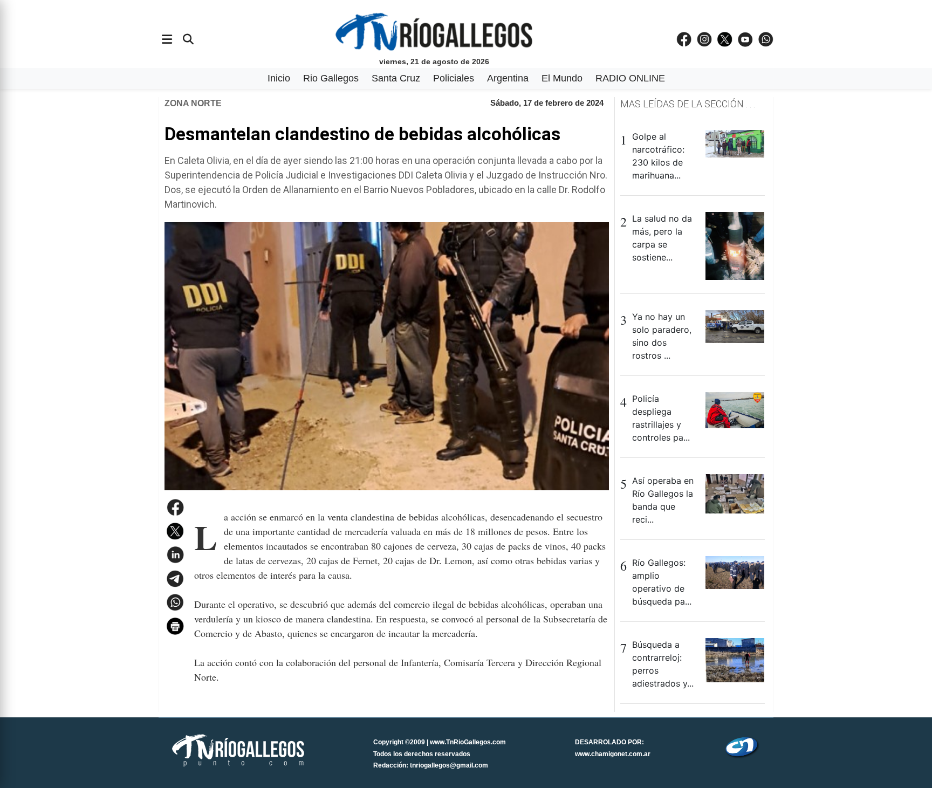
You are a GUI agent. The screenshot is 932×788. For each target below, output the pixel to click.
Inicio (279, 78)
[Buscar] (188, 39)
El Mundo (562, 78)
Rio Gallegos (331, 78)
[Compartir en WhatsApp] (175, 602)
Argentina (508, 78)
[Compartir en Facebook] (175, 507)
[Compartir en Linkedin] (175, 555)
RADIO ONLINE (630, 78)
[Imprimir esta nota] (175, 626)
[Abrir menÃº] (167, 39)
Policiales (453, 78)
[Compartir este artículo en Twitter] (175, 531)
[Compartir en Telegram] (175, 578)
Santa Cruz (396, 78)
